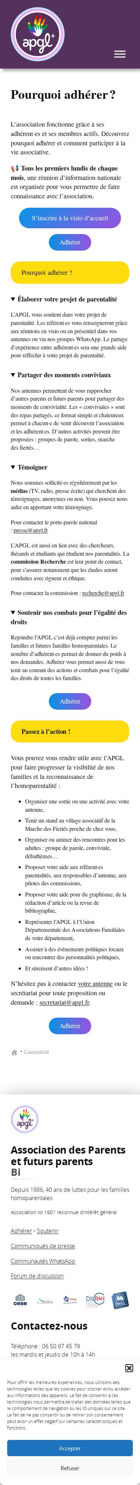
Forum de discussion (37, 1276)
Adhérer (70, 242)
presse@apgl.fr (31, 530)
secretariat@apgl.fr (64, 1002)
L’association (36, 1051)
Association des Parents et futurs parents (68, 1161)
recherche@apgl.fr (103, 593)
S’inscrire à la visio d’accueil (70, 217)
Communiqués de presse (43, 1246)
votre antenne (95, 983)
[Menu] (120, 53)
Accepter (70, 1448)
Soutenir (48, 1231)
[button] (129, 1368)
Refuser (70, 1468)
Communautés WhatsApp (43, 1261)
